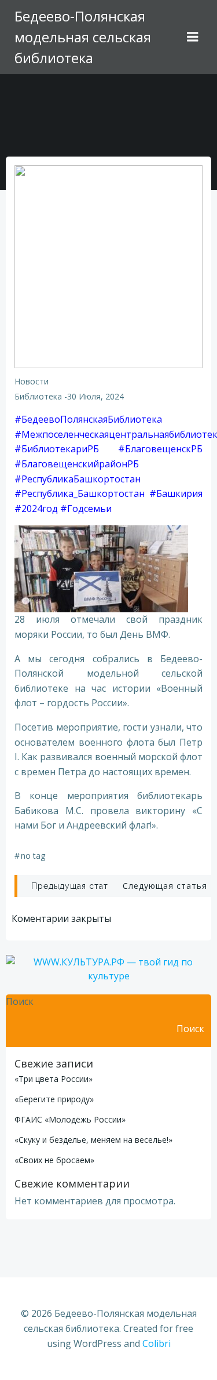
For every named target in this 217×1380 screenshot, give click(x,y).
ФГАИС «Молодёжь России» (70, 1119)
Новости (31, 381)
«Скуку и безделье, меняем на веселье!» (93, 1139)
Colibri (156, 1343)
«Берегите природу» (54, 1099)
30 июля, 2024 (95, 396)
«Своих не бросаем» (54, 1159)
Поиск (20, 1001)
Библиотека (38, 396)
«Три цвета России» (53, 1078)
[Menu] (193, 37)
